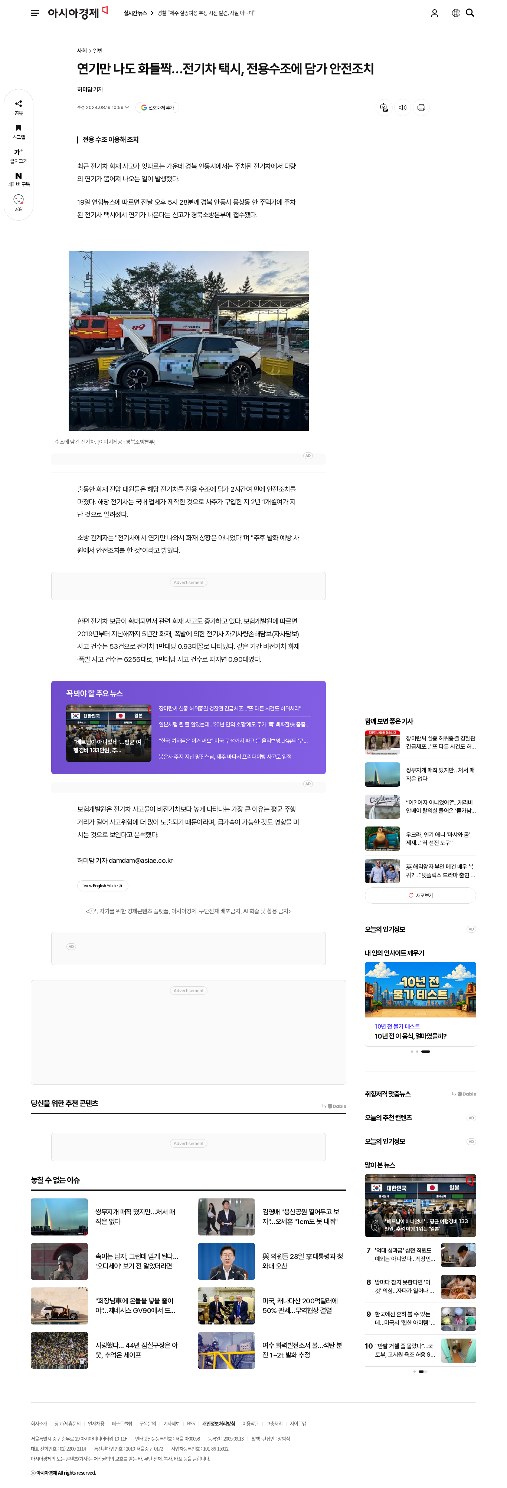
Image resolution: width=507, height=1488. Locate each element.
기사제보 (171, 1423)
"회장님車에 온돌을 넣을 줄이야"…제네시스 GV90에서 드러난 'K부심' (135, 1306)
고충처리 (274, 1423)
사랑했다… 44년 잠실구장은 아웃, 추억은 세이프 (136, 1350)
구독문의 (148, 1423)
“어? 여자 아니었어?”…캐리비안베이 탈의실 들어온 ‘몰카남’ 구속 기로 (439, 807)
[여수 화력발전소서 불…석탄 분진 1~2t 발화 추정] (226, 1367)
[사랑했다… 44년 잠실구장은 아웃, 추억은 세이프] (59, 1367)
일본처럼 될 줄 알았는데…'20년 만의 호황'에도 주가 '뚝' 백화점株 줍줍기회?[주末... (235, 724)
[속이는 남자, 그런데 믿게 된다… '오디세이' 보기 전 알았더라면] (59, 1278)
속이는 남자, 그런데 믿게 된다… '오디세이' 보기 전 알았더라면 (136, 1261)
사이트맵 (298, 1423)
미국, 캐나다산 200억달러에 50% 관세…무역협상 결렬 (299, 1306)
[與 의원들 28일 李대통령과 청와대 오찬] (226, 1278)
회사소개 (39, 1423)
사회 (82, 51)
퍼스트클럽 (122, 1423)
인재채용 (96, 1423)
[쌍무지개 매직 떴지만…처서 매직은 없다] (382, 785)
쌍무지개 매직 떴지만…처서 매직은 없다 (440, 774)
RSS (191, 1423)
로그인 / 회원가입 (435, 13)
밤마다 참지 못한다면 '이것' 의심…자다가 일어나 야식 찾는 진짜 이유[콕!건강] (405, 1291)
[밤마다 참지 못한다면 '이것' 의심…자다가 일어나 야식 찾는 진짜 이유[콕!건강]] (458, 1297)
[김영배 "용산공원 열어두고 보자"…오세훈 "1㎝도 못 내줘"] (226, 1234)
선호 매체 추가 (161, 107)
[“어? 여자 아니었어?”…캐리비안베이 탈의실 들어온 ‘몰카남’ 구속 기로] (382, 817)
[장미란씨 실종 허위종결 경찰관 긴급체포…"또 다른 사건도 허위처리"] (382, 753)
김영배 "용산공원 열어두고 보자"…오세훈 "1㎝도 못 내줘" (300, 1217)
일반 (98, 51)
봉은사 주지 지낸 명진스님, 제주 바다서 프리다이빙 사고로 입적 (225, 756)
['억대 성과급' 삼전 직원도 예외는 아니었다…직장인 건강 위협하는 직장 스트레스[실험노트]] (458, 1265)
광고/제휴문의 (68, 1423)
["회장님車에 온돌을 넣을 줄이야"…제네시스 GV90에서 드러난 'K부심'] (59, 1323)
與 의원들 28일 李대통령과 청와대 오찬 (302, 1261)
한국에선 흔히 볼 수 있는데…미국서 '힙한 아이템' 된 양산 (405, 1322)
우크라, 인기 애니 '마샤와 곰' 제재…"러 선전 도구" (438, 838)
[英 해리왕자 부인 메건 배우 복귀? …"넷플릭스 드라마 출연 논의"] (382, 881)
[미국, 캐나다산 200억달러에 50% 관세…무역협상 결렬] (226, 1323)
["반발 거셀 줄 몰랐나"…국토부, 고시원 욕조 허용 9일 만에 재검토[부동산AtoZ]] (458, 1361)
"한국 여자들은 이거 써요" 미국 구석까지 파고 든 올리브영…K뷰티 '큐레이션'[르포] (235, 741)
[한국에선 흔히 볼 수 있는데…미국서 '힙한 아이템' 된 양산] (458, 1329)
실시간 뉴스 (135, 13)
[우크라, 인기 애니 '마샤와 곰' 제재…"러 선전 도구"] (382, 849)
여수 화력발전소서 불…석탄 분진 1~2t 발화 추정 (302, 1350)
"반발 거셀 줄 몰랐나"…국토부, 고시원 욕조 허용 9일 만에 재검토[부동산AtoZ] (405, 1354)
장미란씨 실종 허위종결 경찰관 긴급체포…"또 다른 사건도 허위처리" (230, 708)
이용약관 (250, 1423)
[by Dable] (334, 1106)
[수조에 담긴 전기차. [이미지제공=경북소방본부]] (188, 341)
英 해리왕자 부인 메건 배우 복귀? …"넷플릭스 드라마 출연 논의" (440, 871)
